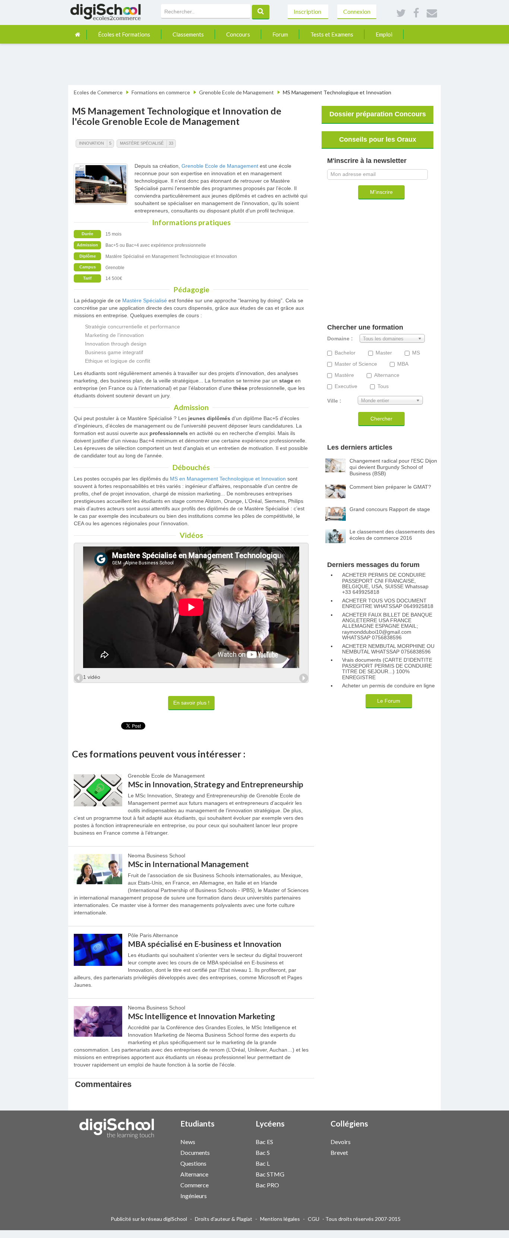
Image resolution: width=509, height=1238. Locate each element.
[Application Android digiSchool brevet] (389, 1151)
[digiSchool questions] (231, 1163)
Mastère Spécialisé (142, 143)
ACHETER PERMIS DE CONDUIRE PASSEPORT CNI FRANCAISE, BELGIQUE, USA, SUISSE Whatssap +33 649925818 (385, 583)
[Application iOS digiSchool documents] (235, 1151)
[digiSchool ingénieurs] (231, 1195)
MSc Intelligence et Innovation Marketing (201, 1016)
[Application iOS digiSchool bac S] (310, 1151)
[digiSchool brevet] (381, 1152)
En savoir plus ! (191, 703)
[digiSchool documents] (231, 1152)
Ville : (334, 401)
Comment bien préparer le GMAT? (390, 487)
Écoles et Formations (124, 34)
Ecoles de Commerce (98, 92)
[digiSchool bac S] (306, 1152)
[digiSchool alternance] (231, 1173)
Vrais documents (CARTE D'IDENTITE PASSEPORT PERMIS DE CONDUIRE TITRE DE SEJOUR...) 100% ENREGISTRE (387, 668)
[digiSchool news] (231, 1141)
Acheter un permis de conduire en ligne (388, 686)
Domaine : (340, 338)
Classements (188, 34)
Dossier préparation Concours (377, 114)
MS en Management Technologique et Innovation (228, 479)
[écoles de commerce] (77, 34)
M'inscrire (381, 192)
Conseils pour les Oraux (377, 139)
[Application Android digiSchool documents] (239, 1151)
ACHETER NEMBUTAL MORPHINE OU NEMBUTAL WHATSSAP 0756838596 (388, 649)
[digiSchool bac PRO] (306, 1184)
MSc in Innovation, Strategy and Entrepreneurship (215, 784)
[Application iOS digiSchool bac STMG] (310, 1173)
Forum (280, 34)
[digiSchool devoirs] (381, 1141)
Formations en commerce (161, 92)
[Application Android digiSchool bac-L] (314, 1162)
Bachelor (345, 353)
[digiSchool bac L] (306, 1163)
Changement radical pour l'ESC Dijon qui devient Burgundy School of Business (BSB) (393, 467)
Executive (346, 386)
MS (416, 353)
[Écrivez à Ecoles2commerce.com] (432, 13)
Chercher (381, 419)
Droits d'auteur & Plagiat (223, 1219)
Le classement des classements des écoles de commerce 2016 (392, 535)
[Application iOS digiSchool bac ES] (310, 1141)
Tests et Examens (331, 34)
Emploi (384, 34)
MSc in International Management (188, 864)
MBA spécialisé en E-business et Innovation (204, 943)
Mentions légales (280, 1219)
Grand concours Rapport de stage (390, 509)
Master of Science (356, 364)
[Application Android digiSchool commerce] (239, 1184)
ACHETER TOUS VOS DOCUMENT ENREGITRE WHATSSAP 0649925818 (387, 603)
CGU (313, 1219)
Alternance (386, 375)
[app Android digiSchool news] (239, 1141)
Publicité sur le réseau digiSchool (149, 1219)
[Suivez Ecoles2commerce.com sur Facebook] (416, 13)
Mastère (344, 375)
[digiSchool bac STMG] (306, 1173)
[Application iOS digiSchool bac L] (310, 1162)
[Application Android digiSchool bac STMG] (314, 1173)
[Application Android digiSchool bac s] (314, 1151)
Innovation (91, 143)
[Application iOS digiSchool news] (235, 1141)
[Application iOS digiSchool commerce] (235, 1184)
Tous (383, 386)
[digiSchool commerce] (231, 1184)
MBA (402, 364)
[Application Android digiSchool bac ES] (314, 1141)
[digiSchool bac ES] (306, 1141)
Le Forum (388, 701)
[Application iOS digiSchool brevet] (385, 1151)
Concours (238, 34)
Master (384, 353)
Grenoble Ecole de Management (236, 92)
